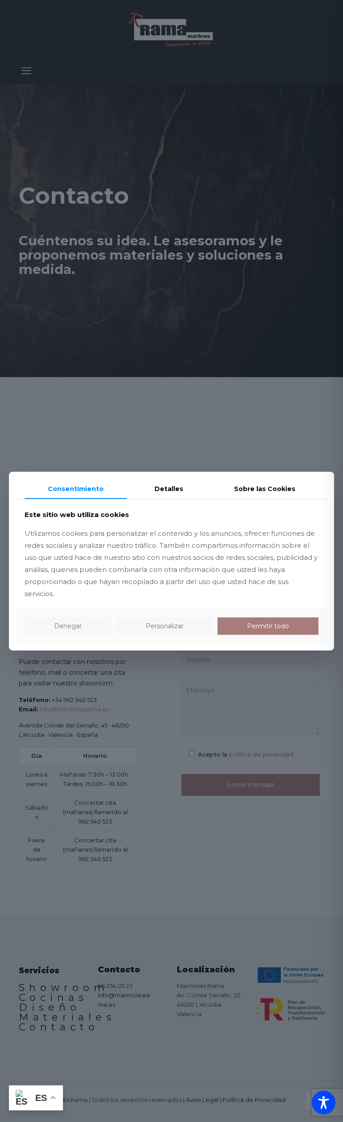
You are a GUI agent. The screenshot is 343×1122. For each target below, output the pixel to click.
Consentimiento (76, 488)
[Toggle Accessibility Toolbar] (323, 1102)
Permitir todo (268, 626)
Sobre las (264, 488)
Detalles (169, 488)
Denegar (68, 626)
